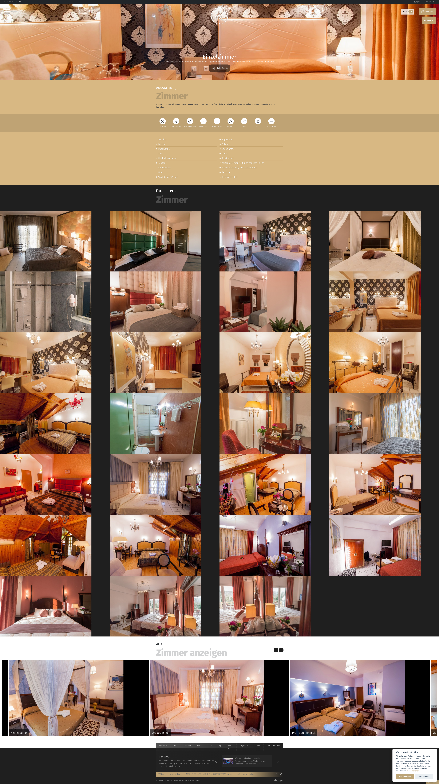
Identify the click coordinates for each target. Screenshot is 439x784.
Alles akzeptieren (405, 777)
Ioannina (201, 746)
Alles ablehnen (424, 777)
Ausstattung (216, 746)
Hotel (176, 746)
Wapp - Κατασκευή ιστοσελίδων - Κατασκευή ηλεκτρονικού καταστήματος (278, 780)
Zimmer (187, 746)
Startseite (163, 746)
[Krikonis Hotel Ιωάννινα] (219, 15)
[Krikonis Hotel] (426, 1)
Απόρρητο (432, 782)
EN (407, 11)
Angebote (244, 746)
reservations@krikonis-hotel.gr (241, 774)
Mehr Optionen (413, 771)
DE (411, 11)
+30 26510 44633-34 (13, 2)
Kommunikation (273, 746)
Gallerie (257, 746)
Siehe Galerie (222, 68)
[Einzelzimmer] (45, 241)
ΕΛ (404, 11)
